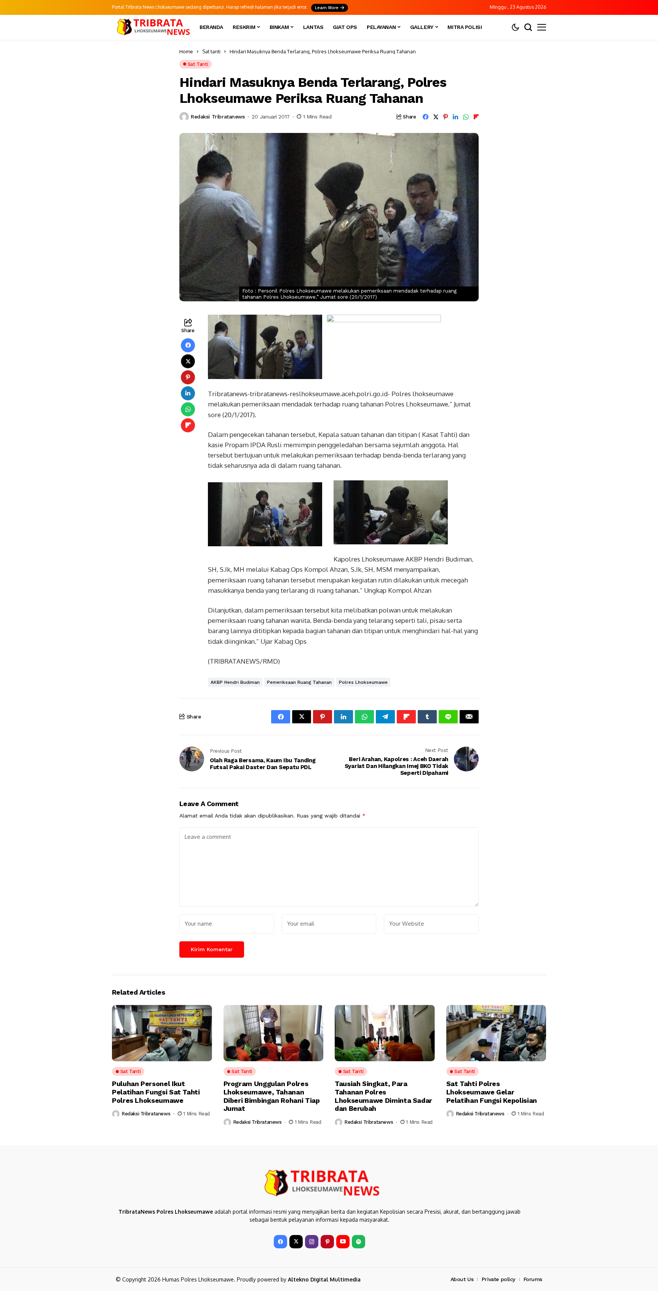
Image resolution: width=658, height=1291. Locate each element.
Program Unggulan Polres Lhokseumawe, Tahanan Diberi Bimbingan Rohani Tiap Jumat (272, 1096)
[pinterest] (327, 1241)
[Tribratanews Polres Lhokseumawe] (152, 27)
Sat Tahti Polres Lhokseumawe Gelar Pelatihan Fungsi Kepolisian (491, 1092)
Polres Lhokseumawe (363, 682)
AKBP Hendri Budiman (235, 682)
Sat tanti (211, 51)
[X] (296, 1241)
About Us (462, 1279)
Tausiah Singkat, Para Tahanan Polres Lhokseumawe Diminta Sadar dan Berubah (383, 1096)
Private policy (498, 1279)
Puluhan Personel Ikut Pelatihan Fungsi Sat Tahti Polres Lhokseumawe (156, 1092)
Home (186, 51)
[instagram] (311, 1241)
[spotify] (358, 1241)
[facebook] (280, 1241)
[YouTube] (343, 1241)
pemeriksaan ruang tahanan (299, 682)
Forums (533, 1279)
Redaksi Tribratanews (218, 117)
